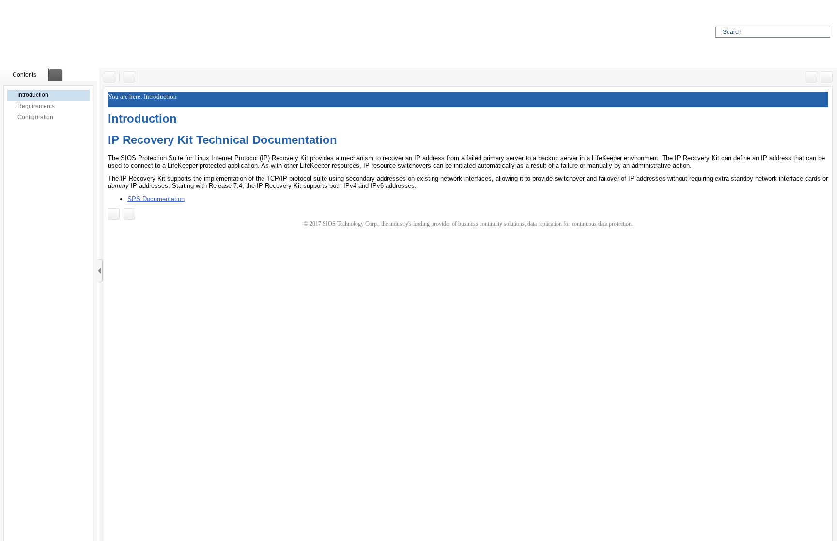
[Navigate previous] (811, 77)
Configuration (35, 117)
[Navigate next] (827, 77)
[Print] (109, 77)
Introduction (32, 95)
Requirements (36, 106)
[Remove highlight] (129, 77)
